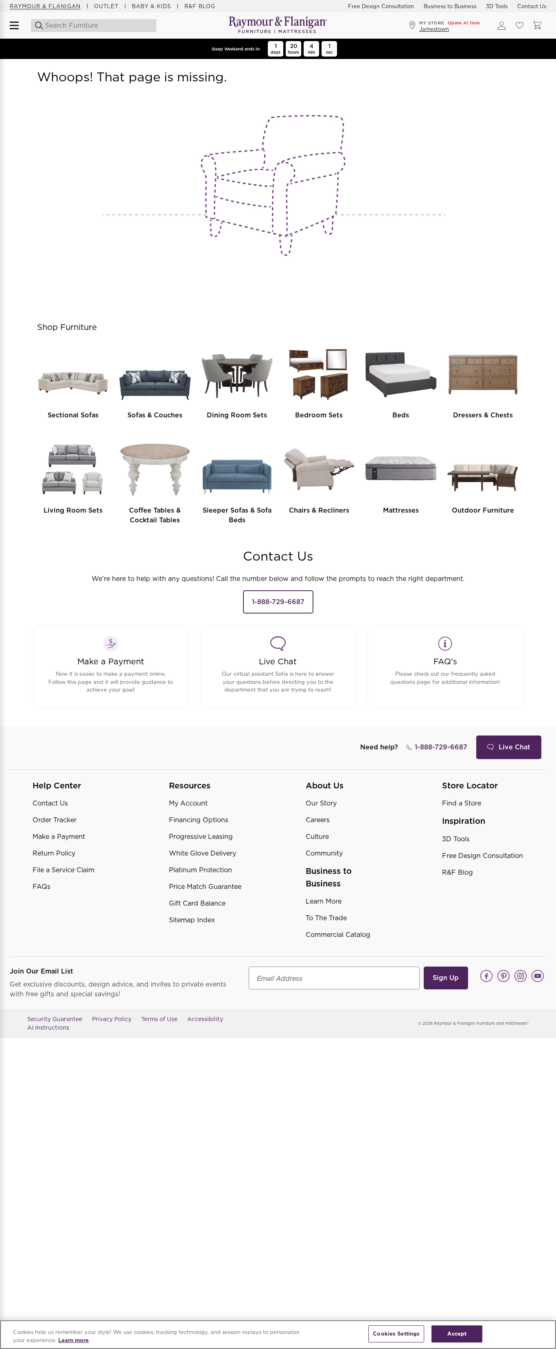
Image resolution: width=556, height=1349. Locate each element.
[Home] (278, 25)
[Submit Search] (37, 26)
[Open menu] (18, 25)
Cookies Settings (396, 1334)
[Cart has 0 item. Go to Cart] (537, 25)
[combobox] (91, 26)
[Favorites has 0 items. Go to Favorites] (519, 25)
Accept (456, 1334)
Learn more (73, 1340)
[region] (278, 1334)
